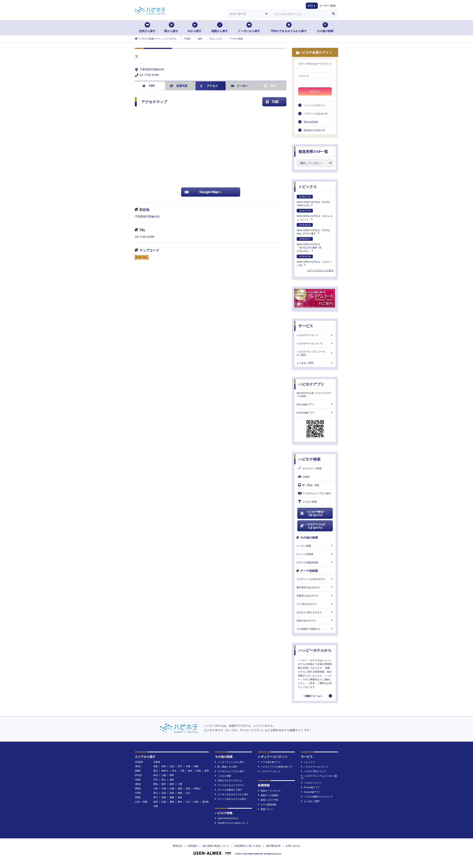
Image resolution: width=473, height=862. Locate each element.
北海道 (156, 761)
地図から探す (219, 31)
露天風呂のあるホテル (309, 587)
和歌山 (197, 788)
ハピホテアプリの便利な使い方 (276, 766)
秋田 (163, 766)
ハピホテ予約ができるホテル (315, 513)
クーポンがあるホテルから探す (233, 794)
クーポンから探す (249, 31)
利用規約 (192, 845)
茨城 (198, 770)
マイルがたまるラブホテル (231, 785)
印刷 (275, 102)
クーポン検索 (304, 545)
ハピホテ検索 (309, 459)
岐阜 (163, 784)
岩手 (180, 766)
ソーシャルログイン (314, 105)
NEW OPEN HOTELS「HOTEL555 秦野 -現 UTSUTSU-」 (309, 244)
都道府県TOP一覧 (313, 152)
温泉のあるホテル (306, 620)
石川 (155, 779)
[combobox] (300, 14)
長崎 (172, 801)
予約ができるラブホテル (230, 780)
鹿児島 (205, 801)
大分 (188, 801)
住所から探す (147, 31)
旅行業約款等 (273, 845)
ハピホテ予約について (315, 771)
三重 (180, 784)
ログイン (315, 91)
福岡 (155, 801)
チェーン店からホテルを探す (232, 799)
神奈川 (164, 770)
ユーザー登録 (327, 5)
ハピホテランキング (307, 335)
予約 (273, 86)
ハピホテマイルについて (310, 343)
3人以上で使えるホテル (309, 612)
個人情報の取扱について (216, 845)
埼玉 (174, 770)
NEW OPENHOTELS (228, 818)
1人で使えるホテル (307, 603)
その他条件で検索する (309, 628)
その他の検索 (325, 31)
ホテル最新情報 (268, 804)
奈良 (188, 788)
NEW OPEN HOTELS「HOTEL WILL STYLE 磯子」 (313, 229)
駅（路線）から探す (228, 766)
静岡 (172, 784)
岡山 (155, 792)
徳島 (163, 797)
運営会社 (177, 845)
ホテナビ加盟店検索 (307, 562)
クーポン (242, 86)
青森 (155, 766)
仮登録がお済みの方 (314, 130)
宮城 (188, 766)
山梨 (163, 775)
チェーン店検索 (305, 554)
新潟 (155, 775)
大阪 (155, 788)
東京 (155, 770)
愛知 (155, 784)
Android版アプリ (306, 412)
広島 (163, 792)
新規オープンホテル (271, 790)
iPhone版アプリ (305, 404)
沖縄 (155, 806)
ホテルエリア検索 (312, 468)
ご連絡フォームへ (312, 695)
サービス (305, 326)
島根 (180, 792)
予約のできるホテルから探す (289, 31)
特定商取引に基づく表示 (247, 845)
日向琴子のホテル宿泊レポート (233, 823)
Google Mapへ (210, 192)
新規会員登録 (311, 121)
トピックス (307, 187)
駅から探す (171, 31)
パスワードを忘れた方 (316, 113)
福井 (172, 779)
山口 (188, 792)
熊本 (180, 801)
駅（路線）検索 (310, 485)
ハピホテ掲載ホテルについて (318, 796)
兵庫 (163, 788)
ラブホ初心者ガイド (271, 762)
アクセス (212, 86)
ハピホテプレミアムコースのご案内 (311, 353)
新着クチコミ (267, 809)
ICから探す (195, 31)
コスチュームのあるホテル (311, 578)
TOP (152, 86)
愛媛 (172, 797)
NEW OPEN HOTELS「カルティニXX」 (314, 261)
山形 (172, 766)
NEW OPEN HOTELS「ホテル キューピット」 (315, 215)
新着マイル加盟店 (269, 795)
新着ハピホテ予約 (269, 799)
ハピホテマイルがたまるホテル (315, 525)
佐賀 (163, 801)
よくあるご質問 (305, 362)
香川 (155, 797)
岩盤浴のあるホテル (307, 595)
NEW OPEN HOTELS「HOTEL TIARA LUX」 (313, 201)
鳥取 (172, 792)
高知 (180, 797)
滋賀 (180, 788)
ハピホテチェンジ (312, 782)
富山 (163, 779)
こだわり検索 (309, 501)
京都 (172, 788)
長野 (172, 775)
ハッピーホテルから (315, 650)
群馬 (206, 770)
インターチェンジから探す (231, 762)
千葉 (182, 770)
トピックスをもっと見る (320, 270)
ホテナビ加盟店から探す (230, 789)
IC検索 (305, 476)
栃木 (190, 770)
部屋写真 (182, 86)
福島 (196, 766)
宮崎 (196, 801)
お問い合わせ (293, 845)
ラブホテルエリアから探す (316, 493)
